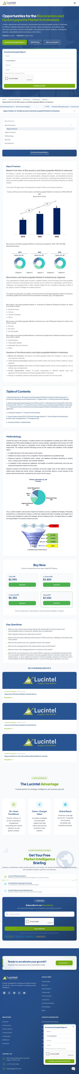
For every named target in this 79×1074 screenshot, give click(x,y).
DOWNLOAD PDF (39, 86)
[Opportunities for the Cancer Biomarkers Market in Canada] (39, 742)
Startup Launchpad (48, 1003)
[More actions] (74, 111)
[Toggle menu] (75, 3)
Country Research (15, 99)
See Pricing (35, 42)
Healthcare (36, 99)
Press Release (46, 1007)
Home (4, 99)
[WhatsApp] (19, 993)
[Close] (73, 1026)
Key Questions (9, 143)
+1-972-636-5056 (13, 1064)
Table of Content (10, 132)
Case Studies (46, 981)
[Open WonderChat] (73, 1069)
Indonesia (26, 99)
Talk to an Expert (52, 42)
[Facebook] (14, 993)
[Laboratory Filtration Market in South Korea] (39, 711)
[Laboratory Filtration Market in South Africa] (39, 680)
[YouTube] (24, 993)
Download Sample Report (15, 42)
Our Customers (47, 996)
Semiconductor (7, 1029)
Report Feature (12, 129)
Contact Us (45, 999)
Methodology (9, 136)
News (43, 1010)
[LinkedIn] (4, 993)
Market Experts (46, 989)
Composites (6, 1036)
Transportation (7, 1032)
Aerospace (5, 1043)
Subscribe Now (39, 929)
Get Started (63, 963)
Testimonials (46, 992)
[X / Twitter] (9, 993)
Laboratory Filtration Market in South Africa (20, 694)
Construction (6, 1025)
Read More (8, 697)
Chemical (5, 1022)
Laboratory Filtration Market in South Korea (20, 725)
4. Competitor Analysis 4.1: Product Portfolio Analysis (23, 412)
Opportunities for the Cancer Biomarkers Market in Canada (25, 756)
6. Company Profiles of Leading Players (18, 422)
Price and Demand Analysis (50, 1022)
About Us (45, 985)
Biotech (44, 99)
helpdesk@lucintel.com (14, 1068)
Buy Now (7, 139)
